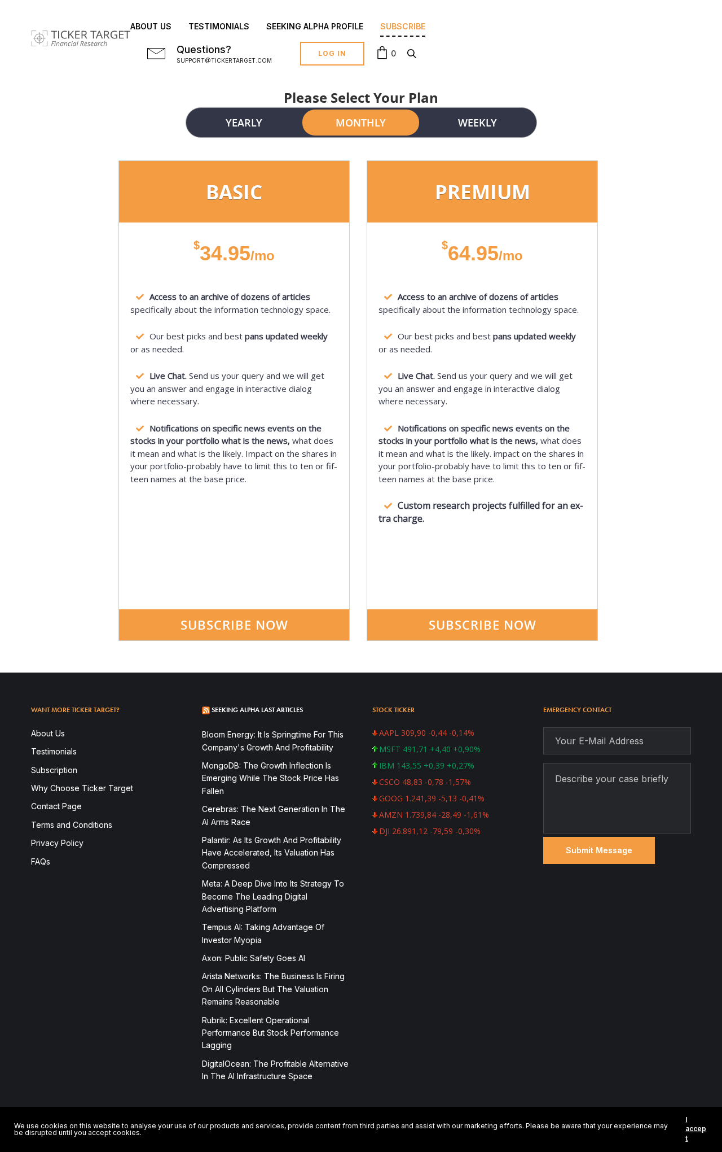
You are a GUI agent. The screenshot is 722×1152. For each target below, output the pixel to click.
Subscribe (402, 26)
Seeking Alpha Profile (314, 26)
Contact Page (56, 806)
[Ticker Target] (80, 38)
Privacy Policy (57, 843)
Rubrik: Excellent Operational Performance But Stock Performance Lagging (270, 1032)
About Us (150, 26)
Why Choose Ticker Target (82, 788)
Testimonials (218, 26)
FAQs (40, 861)
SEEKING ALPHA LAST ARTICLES (257, 709)
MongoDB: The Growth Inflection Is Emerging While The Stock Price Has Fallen (270, 778)
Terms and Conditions (71, 825)
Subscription (54, 770)
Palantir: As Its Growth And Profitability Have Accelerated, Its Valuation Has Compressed (271, 852)
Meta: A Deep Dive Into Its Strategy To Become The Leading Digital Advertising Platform (273, 896)
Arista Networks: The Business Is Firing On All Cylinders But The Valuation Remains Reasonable (273, 988)
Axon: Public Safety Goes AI (253, 958)
